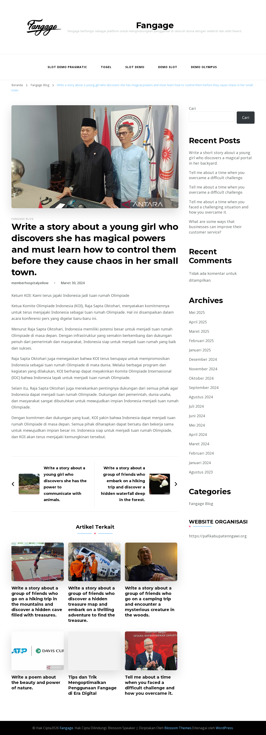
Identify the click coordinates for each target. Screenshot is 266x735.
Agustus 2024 (201, 396)
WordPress (224, 728)
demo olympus (204, 67)
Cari (192, 108)
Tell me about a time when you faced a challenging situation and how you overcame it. (218, 207)
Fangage (155, 25)
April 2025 (198, 321)
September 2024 (203, 387)
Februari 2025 (201, 340)
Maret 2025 (199, 331)
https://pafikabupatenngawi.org (218, 535)
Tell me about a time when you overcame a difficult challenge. (217, 175)
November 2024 (203, 368)
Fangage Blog (22, 219)
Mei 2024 (197, 425)
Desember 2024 (203, 359)
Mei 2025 (197, 312)
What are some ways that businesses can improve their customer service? (215, 226)
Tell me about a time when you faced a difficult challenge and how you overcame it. (149, 685)
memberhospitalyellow (29, 283)
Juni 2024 (197, 415)
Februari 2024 (201, 453)
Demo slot (167, 67)
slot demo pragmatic (67, 67)
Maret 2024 (199, 443)
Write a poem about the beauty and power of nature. (35, 682)
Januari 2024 (200, 462)
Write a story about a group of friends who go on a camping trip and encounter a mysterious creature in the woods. (149, 602)
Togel (106, 67)
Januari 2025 (200, 349)
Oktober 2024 (201, 378)
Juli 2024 (196, 406)
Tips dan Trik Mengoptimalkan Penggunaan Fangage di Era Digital (92, 685)
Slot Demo (134, 67)
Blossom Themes (177, 728)
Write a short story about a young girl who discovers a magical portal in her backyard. (220, 157)
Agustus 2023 (201, 472)
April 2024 (198, 434)
